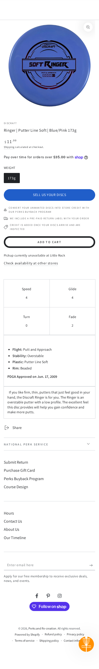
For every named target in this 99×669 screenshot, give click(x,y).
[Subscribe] (92, 565)
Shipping (9, 147)
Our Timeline (15, 537)
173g (14, 179)
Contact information (76, 640)
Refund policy (53, 634)
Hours (9, 513)
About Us (11, 529)
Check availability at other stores (31, 263)
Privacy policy (75, 634)
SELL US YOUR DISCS (49, 194)
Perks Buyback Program (24, 478)
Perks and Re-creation (42, 628)
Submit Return (16, 462)
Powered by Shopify (27, 634)
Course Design (16, 486)
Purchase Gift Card (19, 470)
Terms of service (25, 640)
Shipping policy (49, 640)
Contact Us (13, 521)
